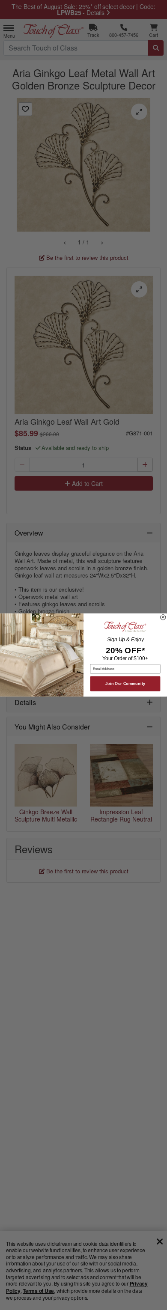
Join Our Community (125, 684)
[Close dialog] (162, 617)
